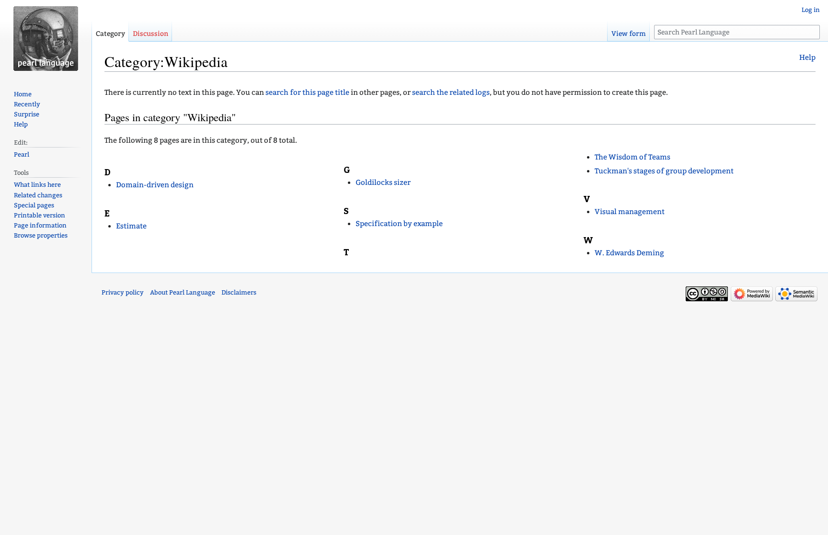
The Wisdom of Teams (632, 157)
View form (628, 34)
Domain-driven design (155, 185)
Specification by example (399, 223)
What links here (37, 184)
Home (23, 94)
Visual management (630, 211)
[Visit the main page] (45, 38)
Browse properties (41, 235)
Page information (40, 225)
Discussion (150, 34)
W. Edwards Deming (629, 253)
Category (110, 34)
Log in (811, 9)
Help (807, 57)
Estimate (131, 226)
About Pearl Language (182, 292)
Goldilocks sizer (383, 182)
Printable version (39, 215)
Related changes (38, 195)
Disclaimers (238, 292)
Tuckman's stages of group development (664, 171)
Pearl (21, 154)
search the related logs (451, 92)
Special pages (34, 205)
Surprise (26, 114)
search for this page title (307, 92)
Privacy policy (123, 292)
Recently (27, 104)
